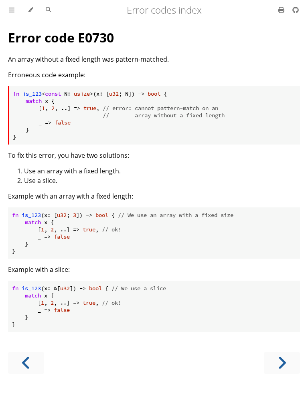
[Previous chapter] (26, 363)
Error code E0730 (61, 37)
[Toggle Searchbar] (48, 10)
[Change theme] (30, 10)
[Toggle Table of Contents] (11, 10)
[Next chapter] (282, 363)
